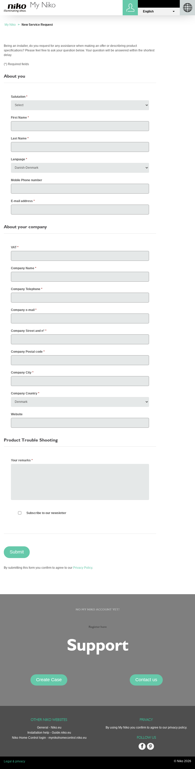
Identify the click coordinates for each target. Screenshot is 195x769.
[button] (159, 11)
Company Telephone (25, 289)
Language (18, 159)
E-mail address (22, 201)
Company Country (24, 393)
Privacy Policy (82, 567)
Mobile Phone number (26, 180)
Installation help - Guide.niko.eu (49, 732)
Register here (98, 627)
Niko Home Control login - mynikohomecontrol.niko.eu (49, 737)
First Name (19, 117)
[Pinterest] (150, 749)
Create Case (49, 679)
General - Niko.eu (49, 727)
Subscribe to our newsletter (46, 513)
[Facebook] (142, 749)
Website (17, 414)
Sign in (131, 7)
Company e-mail (23, 310)
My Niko (10, 24)
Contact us (146, 679)
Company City (21, 372)
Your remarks (21, 460)
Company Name (22, 268)
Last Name (19, 138)
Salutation (18, 96)
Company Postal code (27, 351)
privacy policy (177, 727)
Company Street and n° (27, 331)
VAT (14, 247)
